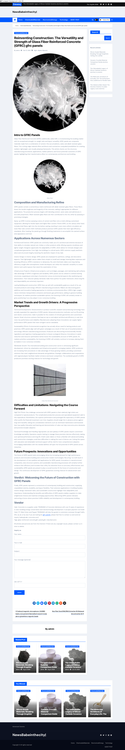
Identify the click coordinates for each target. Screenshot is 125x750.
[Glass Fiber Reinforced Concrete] (50, 381)
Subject (16, 551)
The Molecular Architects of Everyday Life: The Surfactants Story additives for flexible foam (100, 78)
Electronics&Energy (50, 20)
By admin (17, 50)
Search (95, 32)
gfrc (36, 50)
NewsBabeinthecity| (24, 11)
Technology (64, 20)
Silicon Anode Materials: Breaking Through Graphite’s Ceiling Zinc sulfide (24, 666)
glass (40, 50)
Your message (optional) (22, 560)
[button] (111, 20)
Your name (17, 534)
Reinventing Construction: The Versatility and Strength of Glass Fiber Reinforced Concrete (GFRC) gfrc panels (48, 42)
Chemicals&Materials (32, 20)
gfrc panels (47, 515)
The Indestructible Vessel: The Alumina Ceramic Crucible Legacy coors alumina (100, 87)
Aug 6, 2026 (26, 669)
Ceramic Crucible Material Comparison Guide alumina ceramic (49, 666)
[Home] (14, 20)
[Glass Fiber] (50, 177)
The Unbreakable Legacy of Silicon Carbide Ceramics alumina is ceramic (73, 666)
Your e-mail (18, 543)
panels (45, 50)
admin (51, 629)
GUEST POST (74, 20)
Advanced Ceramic (18, 726)
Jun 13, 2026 (76, 669)
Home (20, 20)
